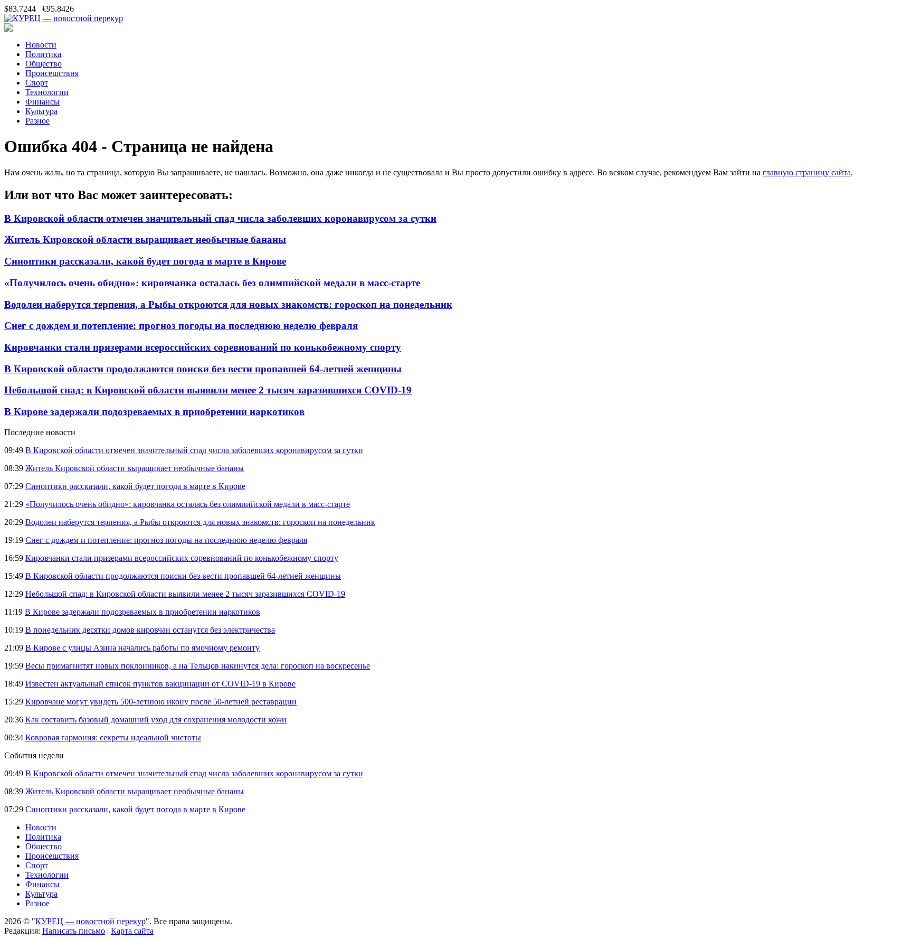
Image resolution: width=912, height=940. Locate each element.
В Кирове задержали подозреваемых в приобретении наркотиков (154, 411)
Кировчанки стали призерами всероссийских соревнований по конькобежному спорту (202, 347)
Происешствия (52, 73)
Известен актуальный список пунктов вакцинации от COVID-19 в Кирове (160, 683)
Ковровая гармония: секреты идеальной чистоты (113, 737)
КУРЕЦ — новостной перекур (90, 921)
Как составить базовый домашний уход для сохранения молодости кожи (156, 719)
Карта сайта (132, 930)
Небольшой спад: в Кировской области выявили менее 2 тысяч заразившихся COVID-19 (208, 390)
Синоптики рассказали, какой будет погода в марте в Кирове (145, 261)
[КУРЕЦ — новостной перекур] (63, 18)
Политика (43, 54)
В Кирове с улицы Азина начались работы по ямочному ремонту (142, 647)
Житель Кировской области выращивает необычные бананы (145, 239)
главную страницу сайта (807, 172)
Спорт (36, 82)
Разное (37, 120)
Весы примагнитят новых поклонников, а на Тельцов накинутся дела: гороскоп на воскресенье (197, 665)
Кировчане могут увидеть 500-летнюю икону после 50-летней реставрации (161, 701)
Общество (43, 63)
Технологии (47, 92)
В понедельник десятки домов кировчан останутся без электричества (150, 629)
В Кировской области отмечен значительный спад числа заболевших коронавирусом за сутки (220, 218)
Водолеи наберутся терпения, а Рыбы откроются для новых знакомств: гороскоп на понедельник (228, 304)
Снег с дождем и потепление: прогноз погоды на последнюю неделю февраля (181, 325)
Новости (40, 44)
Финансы (42, 101)
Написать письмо (73, 930)
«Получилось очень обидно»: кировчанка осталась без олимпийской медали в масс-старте (212, 282)
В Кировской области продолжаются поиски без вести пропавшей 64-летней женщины (203, 368)
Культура (41, 111)
